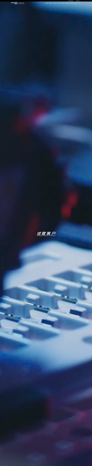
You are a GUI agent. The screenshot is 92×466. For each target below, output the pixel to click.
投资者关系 (71, 3)
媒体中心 (62, 3)
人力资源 (58, 3)
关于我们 (46, 3)
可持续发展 (67, 3)
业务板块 (50, 3)
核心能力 (54, 3)
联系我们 (75, 3)
